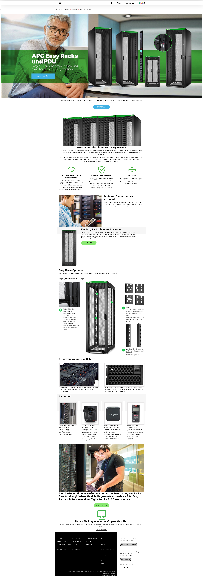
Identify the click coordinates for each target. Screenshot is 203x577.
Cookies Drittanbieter (90, 571)
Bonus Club (89, 544)
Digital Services (76, 538)
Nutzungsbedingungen (109, 573)
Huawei (102, 547)
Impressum (112, 571)
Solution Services (76, 549)
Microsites (89, 541)
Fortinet (103, 544)
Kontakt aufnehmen (101, 529)
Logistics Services (76, 547)
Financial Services (76, 541)
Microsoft (103, 560)
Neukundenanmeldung (92, 538)
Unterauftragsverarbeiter (73, 571)
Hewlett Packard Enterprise (108, 549)
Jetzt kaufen (89, 243)
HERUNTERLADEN (101, 107)
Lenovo (102, 558)
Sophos (103, 566)
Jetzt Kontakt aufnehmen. (128, 544)
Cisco (102, 541)
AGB (82, 571)
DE (136, 3)
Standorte (59, 547)
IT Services (74, 544)
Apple (102, 538)
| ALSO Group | (150, 3)
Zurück (60, 9)
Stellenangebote (61, 541)
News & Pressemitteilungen (64, 544)
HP (101, 552)
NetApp (102, 563)
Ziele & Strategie (61, 549)
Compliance (60, 538)
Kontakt (106, 3)
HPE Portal (103, 555)
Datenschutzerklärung (102, 571)
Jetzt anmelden (125, 559)
